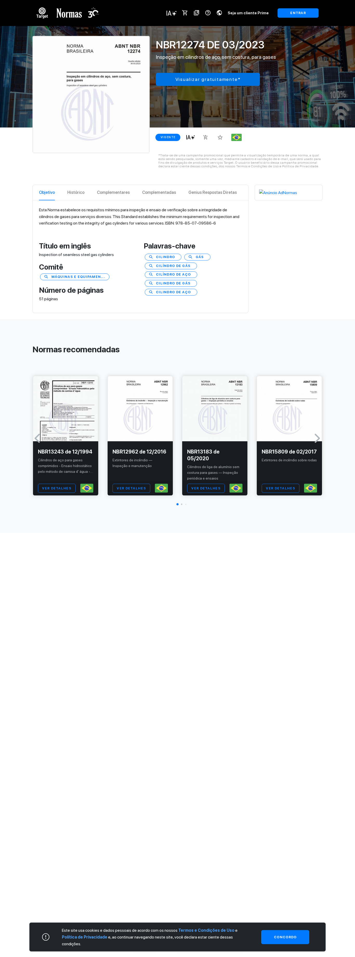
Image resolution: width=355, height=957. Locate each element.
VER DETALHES (56, 488)
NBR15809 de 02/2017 (289, 452)
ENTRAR (298, 13)
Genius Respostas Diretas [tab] (212, 192)
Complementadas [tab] (159, 192)
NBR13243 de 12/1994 (65, 452)
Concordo (285, 937)
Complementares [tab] (113, 192)
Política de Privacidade (84, 936)
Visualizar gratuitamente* (208, 79)
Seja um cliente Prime (248, 13)
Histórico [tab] (75, 192)
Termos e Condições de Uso (206, 930)
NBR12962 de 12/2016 (139, 452)
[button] (177, 504)
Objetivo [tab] (47, 192)
